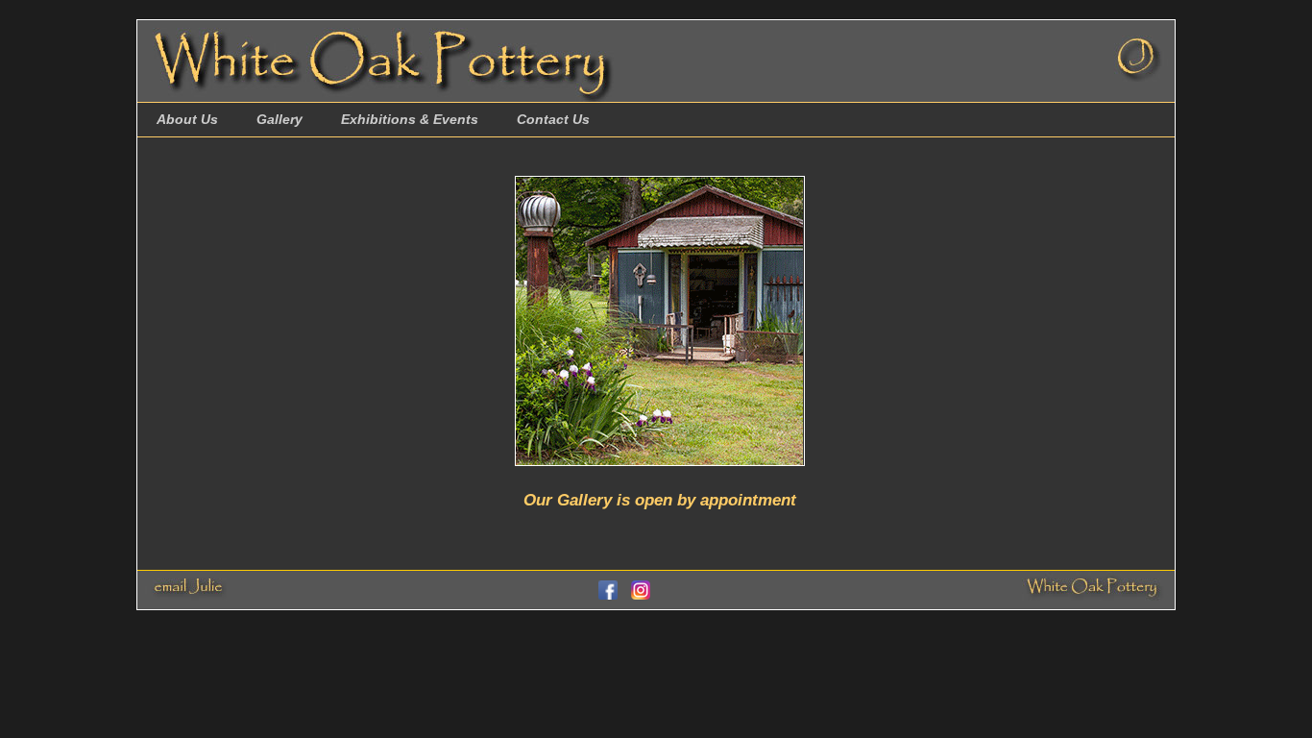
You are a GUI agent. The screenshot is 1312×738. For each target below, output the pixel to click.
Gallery (279, 119)
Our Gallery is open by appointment (659, 499)
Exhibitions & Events (409, 119)
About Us (187, 119)
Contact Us (553, 119)
